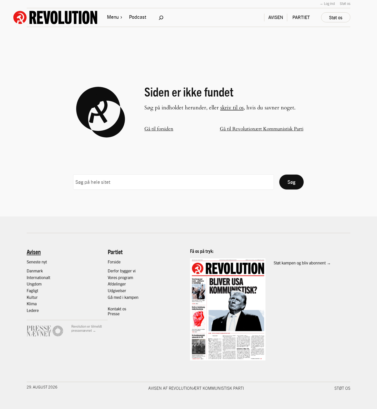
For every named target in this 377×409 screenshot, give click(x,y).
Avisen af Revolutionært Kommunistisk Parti (196, 388)
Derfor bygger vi (122, 270)
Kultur (32, 297)
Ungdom (34, 284)
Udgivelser (117, 290)
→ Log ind (327, 3)
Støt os (345, 3)
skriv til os (232, 107)
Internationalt (38, 277)
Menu (113, 17)
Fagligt (32, 290)
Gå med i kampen (123, 297)
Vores (113, 277)
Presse (114, 313)
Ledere (33, 310)
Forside (114, 261)
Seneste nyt (37, 261)
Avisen (34, 251)
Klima (32, 303)
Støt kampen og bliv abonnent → (302, 262)
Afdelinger (117, 284)
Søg (291, 182)
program (125, 277)
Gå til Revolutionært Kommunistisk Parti (261, 129)
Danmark (35, 270)
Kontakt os (117, 308)
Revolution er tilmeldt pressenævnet (86, 328)
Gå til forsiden (158, 129)
